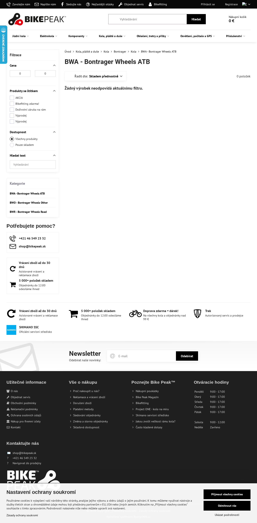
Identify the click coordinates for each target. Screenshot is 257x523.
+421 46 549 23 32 (25, 458)
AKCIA (19, 98)
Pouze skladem (24, 145)
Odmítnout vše (227, 506)
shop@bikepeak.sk (24, 453)
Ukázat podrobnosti (227, 515)
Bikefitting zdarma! (27, 103)
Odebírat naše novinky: (85, 360)
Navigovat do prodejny (27, 463)
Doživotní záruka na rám (30, 109)
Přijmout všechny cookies (227, 494)
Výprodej (21, 115)
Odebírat (187, 356)
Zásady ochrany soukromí (22, 515)
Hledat (196, 19)
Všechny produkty (26, 139)
